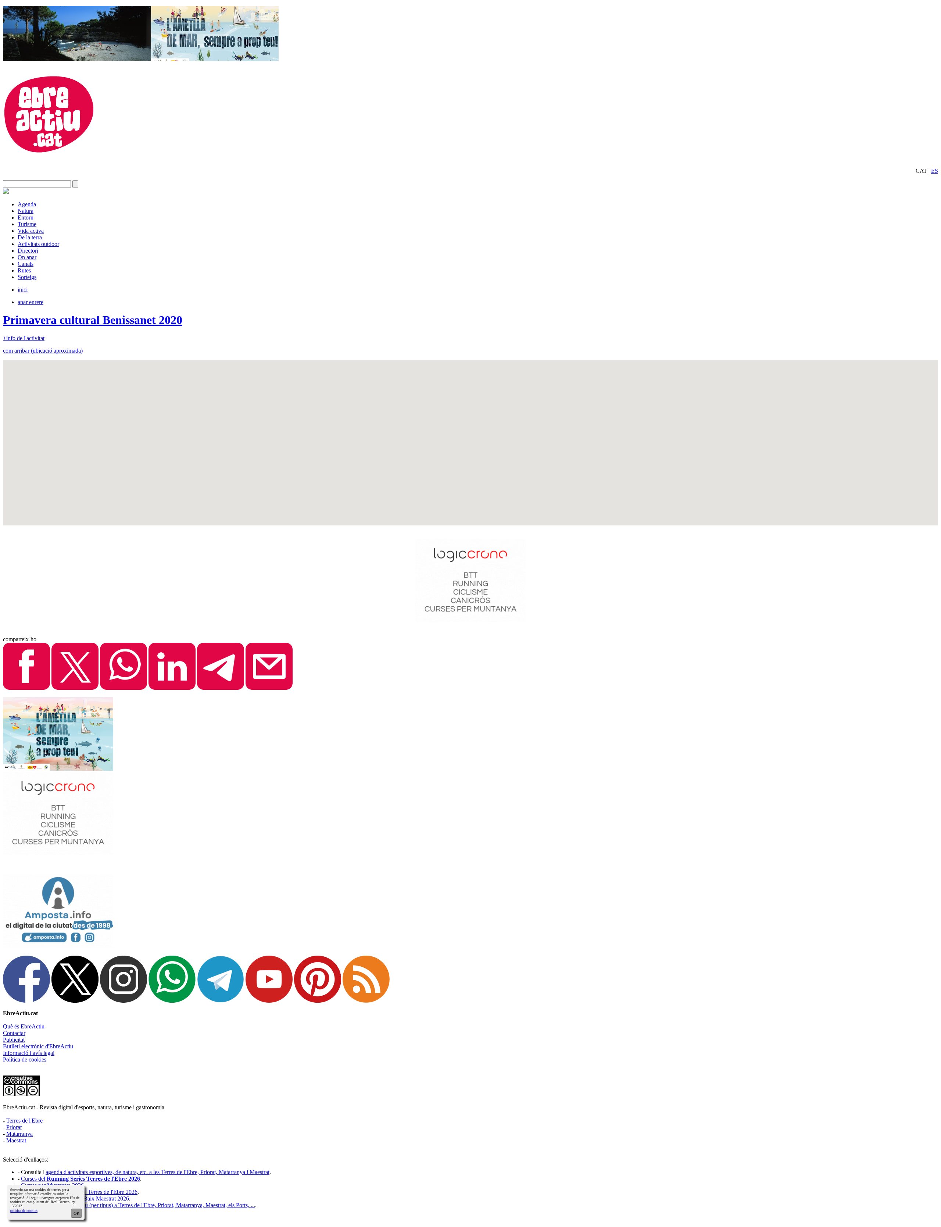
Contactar (14, 1033)
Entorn (25, 217)
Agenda (27, 204)
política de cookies (23, 1211)
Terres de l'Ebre (24, 1120)
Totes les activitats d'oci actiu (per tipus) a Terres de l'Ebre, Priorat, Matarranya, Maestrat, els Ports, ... (138, 1205)
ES (934, 171)
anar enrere (30, 302)
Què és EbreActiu (23, 1026)
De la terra (30, 237)
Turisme (27, 224)
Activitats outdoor (38, 244)
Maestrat (16, 1140)
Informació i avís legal (28, 1053)
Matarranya (19, 1134)
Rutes (24, 270)
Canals (25, 264)
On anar (27, 257)
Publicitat (14, 1040)
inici (23, 289)
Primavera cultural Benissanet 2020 (92, 320)
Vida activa (31, 231)
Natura (25, 211)
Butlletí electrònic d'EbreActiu (38, 1046)
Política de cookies (24, 1059)
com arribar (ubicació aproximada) (43, 350)
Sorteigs (27, 277)
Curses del (80, 1179)
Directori (28, 250)
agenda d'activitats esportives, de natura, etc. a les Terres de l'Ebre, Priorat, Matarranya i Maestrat (157, 1172)
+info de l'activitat (23, 338)
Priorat (14, 1127)
